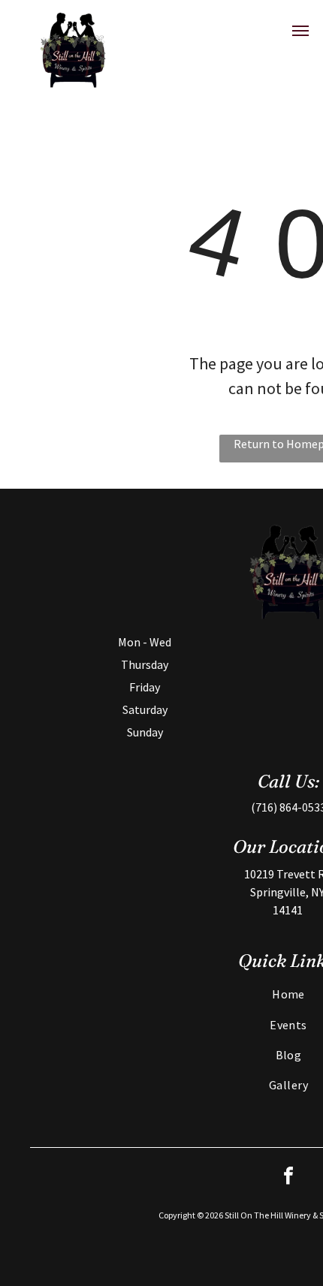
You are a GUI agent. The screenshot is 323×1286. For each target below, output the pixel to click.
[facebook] (288, 1177)
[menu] (300, 31)
